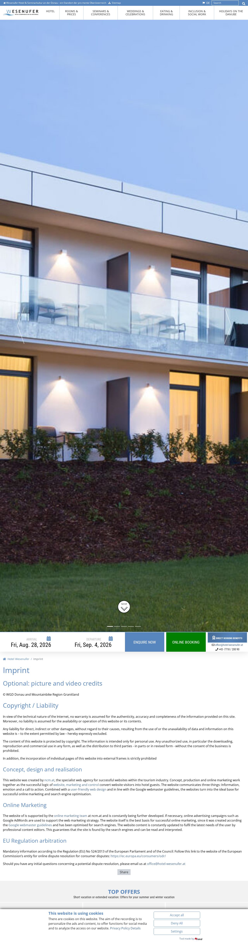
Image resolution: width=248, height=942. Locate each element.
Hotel (50, 11)
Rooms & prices (71, 12)
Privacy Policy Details (125, 928)
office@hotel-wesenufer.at (229, 644)
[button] (20, 325)
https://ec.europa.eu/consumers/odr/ (138, 856)
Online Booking (186, 642)
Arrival (31, 639)
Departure (93, 639)
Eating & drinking (166, 12)
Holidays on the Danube (231, 12)
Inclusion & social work (197, 12)
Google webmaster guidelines (30, 825)
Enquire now (144, 642)
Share (124, 872)
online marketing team (70, 816)
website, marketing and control (76, 785)
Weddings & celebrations (135, 12)
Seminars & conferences (100, 12)
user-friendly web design (88, 789)
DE (208, 3)
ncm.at (49, 780)
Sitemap (116, 2)
